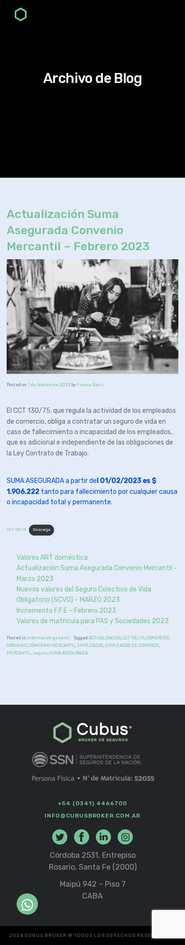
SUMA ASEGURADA (68, 653)
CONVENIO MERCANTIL (52, 645)
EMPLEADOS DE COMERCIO (132, 645)
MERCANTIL (19, 653)
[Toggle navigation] (164, 16)
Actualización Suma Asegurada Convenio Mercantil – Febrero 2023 (78, 230)
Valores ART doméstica (52, 558)
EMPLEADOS (90, 645)
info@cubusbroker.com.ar (92, 815)
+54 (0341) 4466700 (92, 803)
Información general (48, 638)
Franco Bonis (90, 384)
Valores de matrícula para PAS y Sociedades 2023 (93, 621)
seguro (40, 653)
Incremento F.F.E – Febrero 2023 (66, 611)
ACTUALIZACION (105, 638)
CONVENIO (17, 645)
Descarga (41, 529)
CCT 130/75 (16, 529)
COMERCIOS (158, 638)
